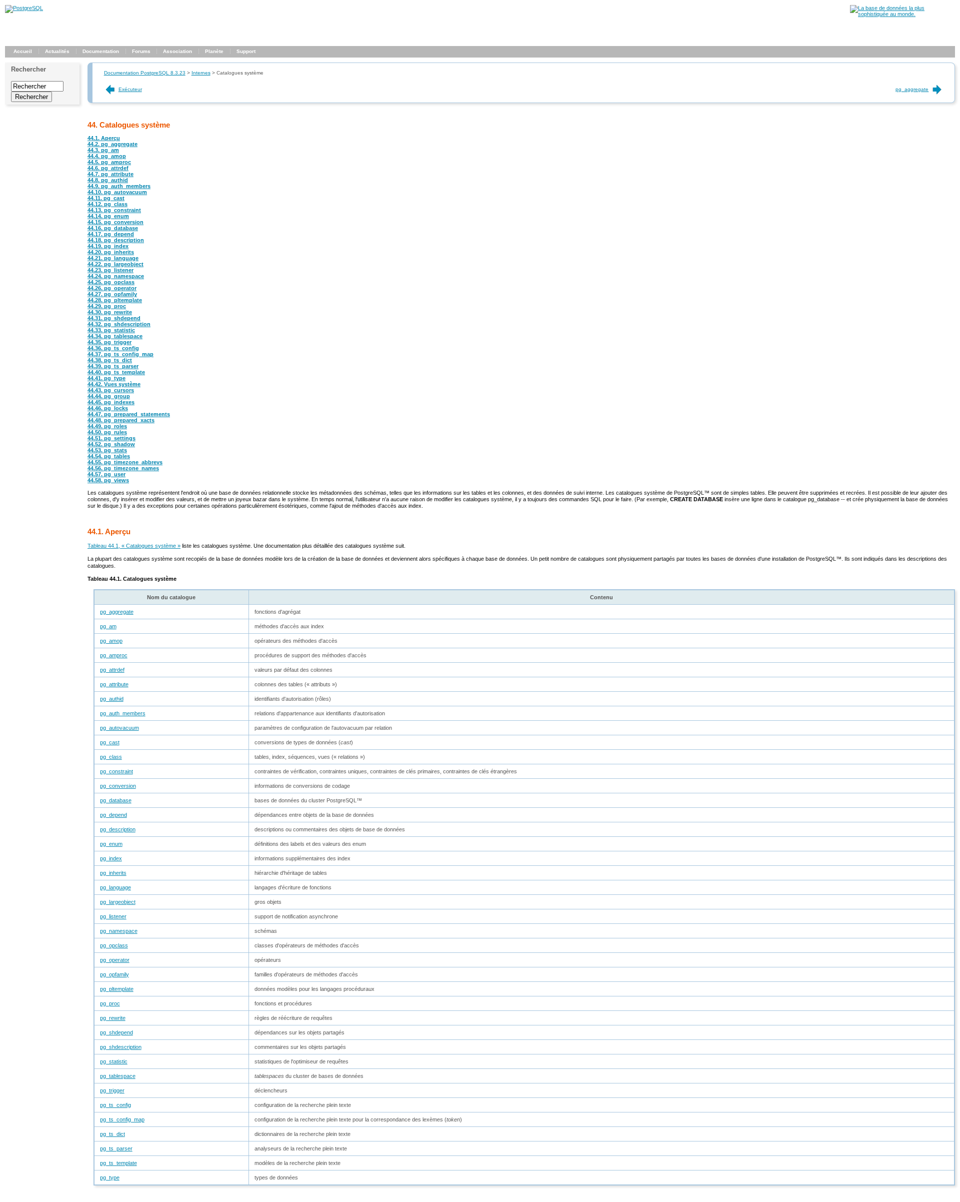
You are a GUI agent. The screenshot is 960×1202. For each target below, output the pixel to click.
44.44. (109, 396)
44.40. (116, 372)
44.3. (103, 150)
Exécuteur (130, 89)
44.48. (121, 420)
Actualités (57, 51)
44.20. (111, 252)
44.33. (111, 330)
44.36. (113, 348)
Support (246, 51)
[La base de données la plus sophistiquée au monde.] (902, 14)
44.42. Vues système (114, 384)
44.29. (107, 306)
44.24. (116, 276)
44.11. (106, 198)
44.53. (107, 450)
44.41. (107, 378)
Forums (141, 51)
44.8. (108, 180)
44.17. (111, 234)
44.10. (117, 192)
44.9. (119, 186)
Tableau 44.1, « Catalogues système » (134, 546)
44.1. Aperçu (104, 138)
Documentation (100, 51)
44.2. (113, 144)
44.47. (129, 414)
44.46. (108, 408)
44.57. (107, 474)
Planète (214, 51)
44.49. (107, 426)
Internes (201, 73)
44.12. (108, 204)
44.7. (111, 174)
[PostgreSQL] (24, 8)
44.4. (107, 156)
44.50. (107, 432)
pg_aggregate (912, 89)
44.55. (125, 462)
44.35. (110, 342)
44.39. (113, 366)
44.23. (111, 270)
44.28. (115, 300)
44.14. (108, 216)
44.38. (110, 360)
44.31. (114, 318)
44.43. (111, 390)
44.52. (111, 444)
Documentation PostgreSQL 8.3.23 (145, 73)
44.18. (116, 240)
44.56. (123, 468)
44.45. (111, 402)
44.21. (113, 258)
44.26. (112, 288)
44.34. (115, 336)
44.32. (119, 324)
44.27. (112, 294)
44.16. (113, 228)
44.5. (109, 162)
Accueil (23, 51)
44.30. (110, 312)
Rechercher (28, 69)
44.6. (108, 168)
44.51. (112, 438)
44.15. (116, 222)
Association (177, 51)
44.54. (109, 456)
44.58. (108, 480)
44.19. (108, 246)
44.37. (121, 354)
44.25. (111, 282)
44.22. (116, 264)
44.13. (114, 210)
